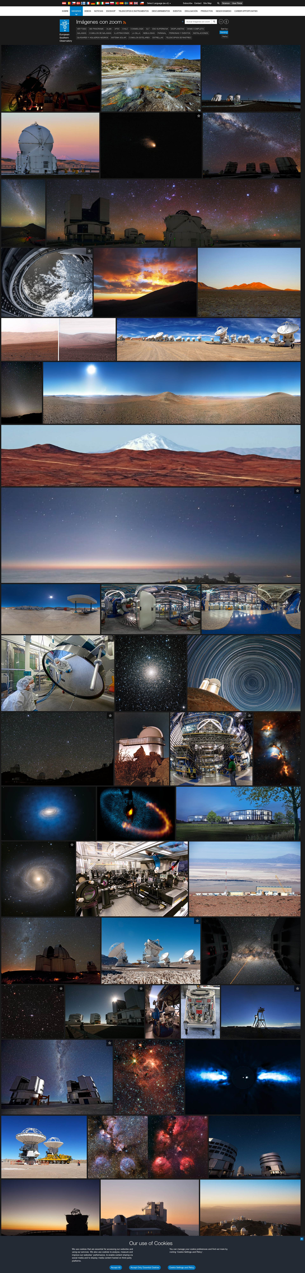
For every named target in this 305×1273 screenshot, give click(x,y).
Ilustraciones (121, 33)
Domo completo (195, 29)
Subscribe (187, 3)
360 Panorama (96, 29)
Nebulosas (149, 33)
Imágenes (76, 11)
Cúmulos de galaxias (100, 33)
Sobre (65, 11)
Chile (125, 29)
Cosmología (137, 29)
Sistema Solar (118, 37)
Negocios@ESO (223, 11)
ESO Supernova (160, 29)
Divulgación (191, 11)
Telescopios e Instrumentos (134, 11)
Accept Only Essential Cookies (145, 1267)
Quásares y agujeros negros (92, 37)
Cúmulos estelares (139, 37)
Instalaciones (200, 33)
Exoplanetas (177, 29)
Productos (207, 11)
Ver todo (81, 29)
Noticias (98, 11)
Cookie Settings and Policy (181, 1267)
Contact (197, 3)
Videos (87, 11)
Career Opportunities (246, 11)
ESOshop (110, 11)
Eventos (177, 11)
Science (226, 3)
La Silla (136, 33)
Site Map (207, 3)
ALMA (109, 29)
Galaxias (81, 33)
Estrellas (157, 37)
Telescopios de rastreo (178, 37)
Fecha (224, 36)
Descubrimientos (161, 11)
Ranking (223, 32)
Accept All (115, 1267)
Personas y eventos (179, 33)
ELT (147, 29)
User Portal (237, 3)
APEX (117, 29)
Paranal (162, 33)
